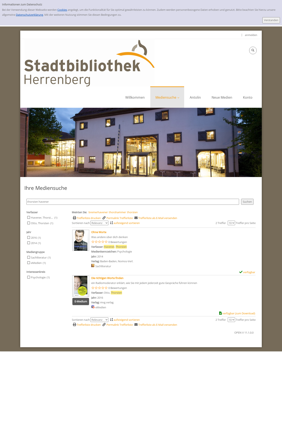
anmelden (251, 35)
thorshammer (117, 212)
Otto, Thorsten (40, 223)
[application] (167, 97)
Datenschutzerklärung (29, 15)
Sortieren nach (81, 223)
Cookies (62, 10)
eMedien (36, 263)
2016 (34, 237)
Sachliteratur (39, 257)
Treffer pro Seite (246, 223)
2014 (34, 243)
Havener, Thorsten (42, 217)
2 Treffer (221, 223)
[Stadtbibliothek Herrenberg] (89, 63)
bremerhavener (98, 212)
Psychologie (38, 277)
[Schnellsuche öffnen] (253, 50)
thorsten (132, 212)
